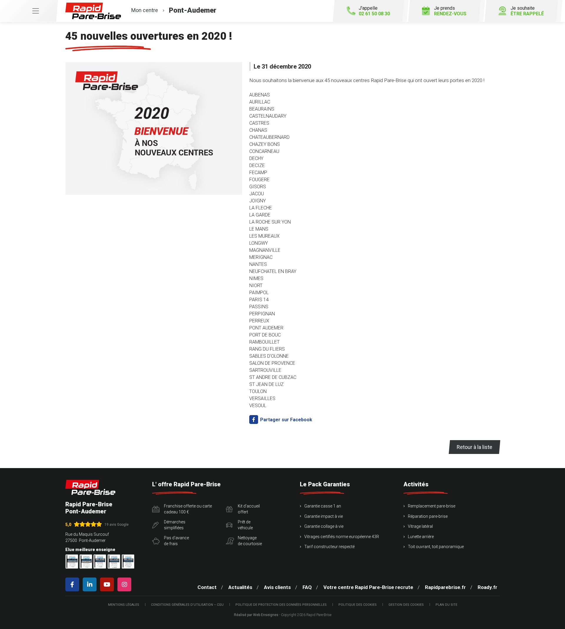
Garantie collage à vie (323, 526)
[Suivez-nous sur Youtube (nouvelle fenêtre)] (108, 584)
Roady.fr (487, 587)
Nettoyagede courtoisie (250, 540)
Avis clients (277, 587)
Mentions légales (123, 605)
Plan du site (446, 605)
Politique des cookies (357, 605)
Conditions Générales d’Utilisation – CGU (187, 605)
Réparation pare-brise (428, 516)
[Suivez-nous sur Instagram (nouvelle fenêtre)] (125, 584)
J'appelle (374, 10)
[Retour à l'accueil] (90, 487)
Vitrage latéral (420, 526)
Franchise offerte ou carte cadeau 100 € (188, 509)
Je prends (450, 10)
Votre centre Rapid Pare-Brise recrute (368, 587)
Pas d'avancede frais (176, 540)
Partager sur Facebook (285, 419)
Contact (207, 587)
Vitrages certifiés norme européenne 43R (341, 536)
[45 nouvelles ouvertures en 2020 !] (153, 128)
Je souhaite (527, 10)
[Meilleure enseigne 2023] (128, 561)
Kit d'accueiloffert (249, 509)
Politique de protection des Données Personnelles (281, 605)
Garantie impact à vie (323, 516)
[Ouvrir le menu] (29, 11)
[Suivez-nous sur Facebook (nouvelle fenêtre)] (73, 584)
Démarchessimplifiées (174, 525)
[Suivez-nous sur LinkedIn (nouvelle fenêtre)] (91, 584)
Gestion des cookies (406, 605)
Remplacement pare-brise (431, 506)
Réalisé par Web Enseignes (256, 615)
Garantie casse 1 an (322, 506)
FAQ (307, 587)
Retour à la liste (474, 447)
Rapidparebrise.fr (445, 587)
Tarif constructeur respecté (329, 546)
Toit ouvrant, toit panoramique (436, 546)
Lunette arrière (421, 536)
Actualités (240, 587)
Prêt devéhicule (245, 525)
